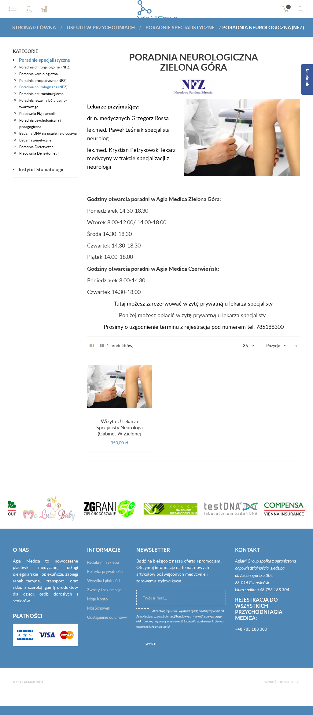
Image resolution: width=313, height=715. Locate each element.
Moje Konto (97, 599)
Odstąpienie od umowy (107, 617)
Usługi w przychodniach (101, 27)
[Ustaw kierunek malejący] (296, 345)
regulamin (171, 611)
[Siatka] (91, 345)
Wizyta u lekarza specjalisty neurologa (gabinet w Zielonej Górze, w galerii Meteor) (119, 430)
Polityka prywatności (105, 571)
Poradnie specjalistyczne (180, 27)
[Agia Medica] (157, 12)
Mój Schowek (98, 608)
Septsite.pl (292, 682)
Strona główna (34, 27)
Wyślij (150, 644)
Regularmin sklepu (103, 562)
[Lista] (102, 345)
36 (245, 345)
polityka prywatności (157, 626)
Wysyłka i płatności (103, 580)
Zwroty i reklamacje (104, 589)
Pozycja (273, 345)
